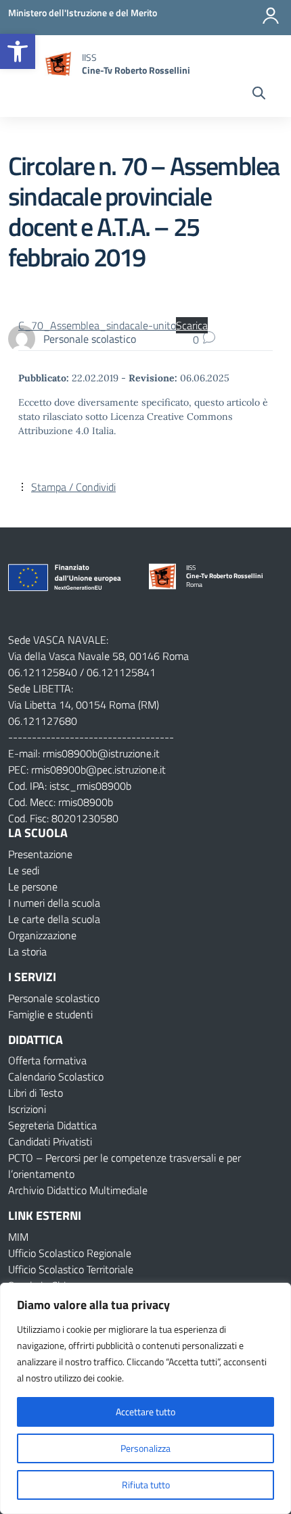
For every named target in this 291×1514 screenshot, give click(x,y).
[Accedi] (271, 15)
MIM (18, 1237)
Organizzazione (42, 935)
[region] (145, 1398)
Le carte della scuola (54, 919)
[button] (17, 51)
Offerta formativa (47, 1060)
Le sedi (23, 870)
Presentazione (40, 854)
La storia (27, 951)
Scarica (192, 325)
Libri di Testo (35, 1093)
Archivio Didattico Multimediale (78, 1190)
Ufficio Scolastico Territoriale (70, 1269)
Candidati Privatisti (50, 1141)
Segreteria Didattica (52, 1125)
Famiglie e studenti (50, 1014)
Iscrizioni (27, 1109)
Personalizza (145, 1448)
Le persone (33, 886)
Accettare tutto (145, 1411)
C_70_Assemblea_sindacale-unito (97, 325)
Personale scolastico (53, 998)
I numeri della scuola (54, 903)
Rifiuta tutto (146, 1484)
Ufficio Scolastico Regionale (69, 1253)
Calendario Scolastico (56, 1076)
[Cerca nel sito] (258, 94)
